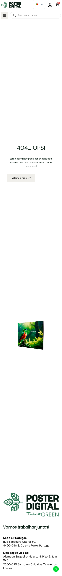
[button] (4, 15)
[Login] (50, 5)
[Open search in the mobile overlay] (35, 15)
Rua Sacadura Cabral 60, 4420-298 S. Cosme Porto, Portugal (26, 542)
